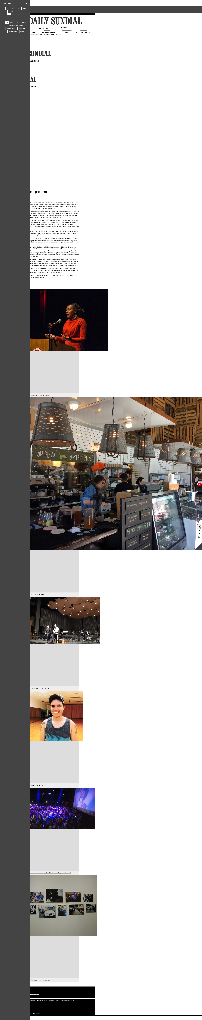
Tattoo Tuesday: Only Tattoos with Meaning (30, 785)
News (13, 8)
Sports (13, 11)
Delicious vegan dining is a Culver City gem (30, 594)
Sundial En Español (44, 34)
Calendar (83, 30)
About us (22, 31)
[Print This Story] (199, 527)
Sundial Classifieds (12, 28)
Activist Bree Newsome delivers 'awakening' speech (33, 395)
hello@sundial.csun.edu (68, 1000)
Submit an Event (85, 32)
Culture (19, 8)
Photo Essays (66, 30)
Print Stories (24, 22)
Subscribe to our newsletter (17, 25)
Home (8, 8)
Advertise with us (13, 31)
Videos (67, 32)
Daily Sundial (7, 3)
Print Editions (56, 34)
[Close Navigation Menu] (27, 3)
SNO (34, 1014)
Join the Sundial (23, 28)
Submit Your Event (15, 22)
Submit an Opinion (48, 32)
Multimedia (65, 27)
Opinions (47, 30)
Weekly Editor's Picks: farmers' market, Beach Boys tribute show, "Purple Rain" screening (44, 873)
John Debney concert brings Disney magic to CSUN (33, 688)
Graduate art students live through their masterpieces (33, 980)
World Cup (15, 14)
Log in (38, 1014)
